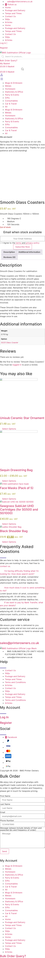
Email (2, 812)
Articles (8, 22)
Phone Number (7, 820)
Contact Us (10, 16)
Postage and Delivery (15, 10)
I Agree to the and (20, 243)
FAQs (7, 19)
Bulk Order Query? (13, 956)
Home (8, 7)
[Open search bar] (22, 69)
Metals (8, 86)
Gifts (7, 97)
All (6, 106)
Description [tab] (9, 252)
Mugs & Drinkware (13, 83)
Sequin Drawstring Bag (16, 470)
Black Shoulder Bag (14, 531)
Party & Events (12, 95)
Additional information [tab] (29, 252)
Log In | (3, 43)
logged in (16, 364)
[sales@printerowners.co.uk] (1, 639)
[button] (22, 572)
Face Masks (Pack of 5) (16, 488)
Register (4, 48)
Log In (4, 717)
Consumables (11, 100)
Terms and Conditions (15, 682)
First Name (5, 796)
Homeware (10, 89)
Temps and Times (13, 13)
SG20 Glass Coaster (9, 342)
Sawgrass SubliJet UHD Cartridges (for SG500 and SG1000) (19, 509)
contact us (5, 566)
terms (18, 243)
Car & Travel (11, 103)
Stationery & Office (14, 92)
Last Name (5, 804)
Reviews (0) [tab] (10, 257)
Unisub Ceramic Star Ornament (22, 418)
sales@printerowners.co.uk (19, 643)
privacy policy (32, 243)
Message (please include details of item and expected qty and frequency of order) (21, 829)
